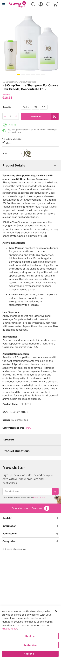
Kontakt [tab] (7, 518)
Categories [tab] (8, 541)
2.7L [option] (35, 107)
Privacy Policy (39, 497)
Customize (30, 645)
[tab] (30, 165)
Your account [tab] (10, 533)
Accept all (30, 653)
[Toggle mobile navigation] (4, 4)
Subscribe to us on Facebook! (27, 508)
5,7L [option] (44, 107)
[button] (33, 4)
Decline (30, 636)
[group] (30, 107)
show (28, 427)
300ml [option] (26, 107)
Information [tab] (9, 526)
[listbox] (34, 107)
